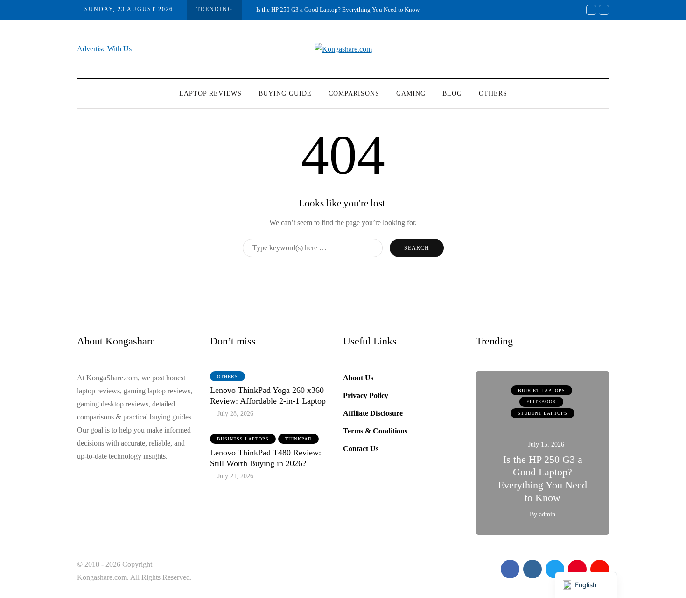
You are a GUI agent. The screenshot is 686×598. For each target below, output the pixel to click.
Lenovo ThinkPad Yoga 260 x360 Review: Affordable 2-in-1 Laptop (268, 395)
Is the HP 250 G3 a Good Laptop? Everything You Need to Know (338, 9)
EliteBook (541, 401)
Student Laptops (542, 413)
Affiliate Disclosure (373, 413)
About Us (358, 378)
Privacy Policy (365, 395)
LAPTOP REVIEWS (210, 93)
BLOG (452, 93)
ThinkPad (298, 438)
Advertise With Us (104, 49)
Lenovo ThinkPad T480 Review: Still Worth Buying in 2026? (265, 458)
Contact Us (360, 449)
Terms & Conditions (375, 431)
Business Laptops (243, 438)
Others (493, 93)
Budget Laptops (541, 390)
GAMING (411, 93)
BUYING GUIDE (285, 93)
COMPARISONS (354, 93)
